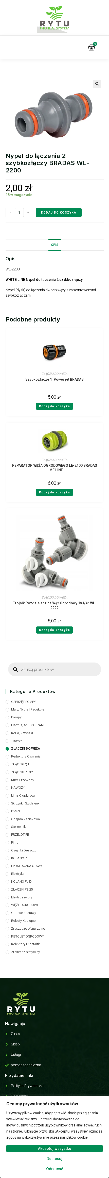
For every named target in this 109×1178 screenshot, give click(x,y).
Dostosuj (54, 1158)
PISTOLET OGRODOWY (27, 936)
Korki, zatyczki (22, 733)
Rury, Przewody (22, 780)
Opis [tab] (54, 245)
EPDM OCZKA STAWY (27, 865)
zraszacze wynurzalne (28, 928)
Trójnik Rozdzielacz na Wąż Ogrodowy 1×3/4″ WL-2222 (55, 605)
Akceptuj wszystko (54, 1148)
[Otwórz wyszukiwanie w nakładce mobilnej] (55, 669)
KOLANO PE (19, 858)
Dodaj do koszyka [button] (54, 406)
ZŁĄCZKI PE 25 (22, 889)
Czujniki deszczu (24, 850)
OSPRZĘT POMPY (23, 701)
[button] (97, 84)
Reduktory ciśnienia (26, 756)
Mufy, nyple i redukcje (27, 709)
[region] (54, 1137)
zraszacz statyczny (25, 951)
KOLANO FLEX (21, 881)
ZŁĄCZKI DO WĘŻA (54, 374)
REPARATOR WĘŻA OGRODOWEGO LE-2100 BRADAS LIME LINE (54, 468)
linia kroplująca (23, 795)
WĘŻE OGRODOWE (25, 904)
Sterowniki (19, 826)
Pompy (16, 717)
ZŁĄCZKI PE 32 (22, 772)
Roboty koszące (23, 920)
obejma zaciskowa (25, 819)
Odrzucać (54, 1169)
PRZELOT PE (20, 834)
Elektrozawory (21, 897)
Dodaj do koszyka (59, 212)
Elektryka (18, 873)
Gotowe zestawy (23, 912)
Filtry (14, 842)
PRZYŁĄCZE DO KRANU (28, 725)
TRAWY (16, 740)
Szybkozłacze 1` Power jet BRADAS (54, 379)
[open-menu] (34, 47)
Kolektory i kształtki (26, 944)
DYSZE (16, 811)
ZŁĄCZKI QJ (20, 764)
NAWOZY (18, 787)
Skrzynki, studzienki (25, 803)
